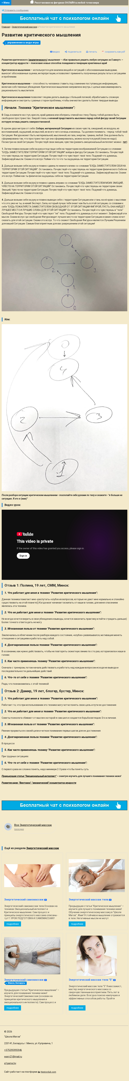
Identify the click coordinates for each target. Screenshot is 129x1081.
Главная (6, 27)
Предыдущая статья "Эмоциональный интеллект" (29, 776)
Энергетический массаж (24, 27)
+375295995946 (13, 1050)
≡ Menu (6, 2)
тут (124, 142)
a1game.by (10, 1063)
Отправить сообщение (16, 10)
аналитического (38, 59)
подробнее (13, 924)
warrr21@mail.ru (13, 1056)
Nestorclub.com (48, 1072)
